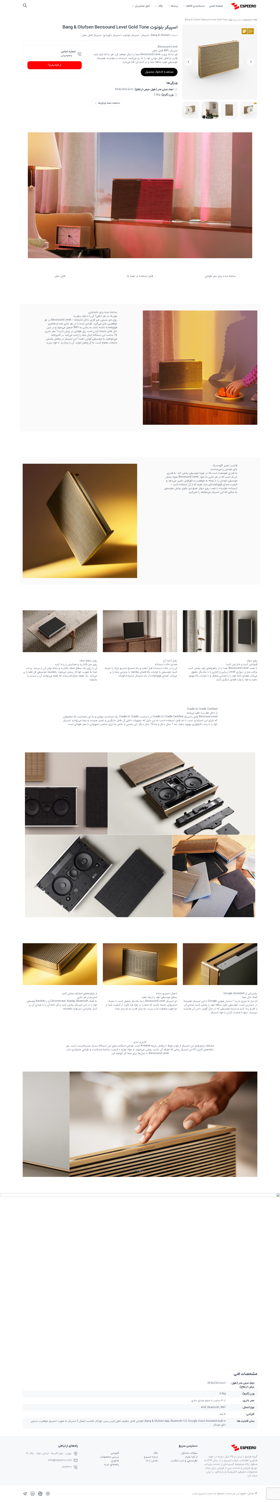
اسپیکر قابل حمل (91, 35)
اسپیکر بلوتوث (131, 35)
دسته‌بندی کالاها (195, 6)
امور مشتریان (142, 6)
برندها (174, 6)
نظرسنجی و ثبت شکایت (184, 1460)
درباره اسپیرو (151, 1457)
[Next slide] (188, 62)
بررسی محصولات (109, 1457)
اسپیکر (145, 35)
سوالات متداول (189, 1453)
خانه (255, 19)
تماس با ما (152, 1460)
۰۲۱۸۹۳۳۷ (66, 56)
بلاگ (160, 6)
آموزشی (115, 1453)
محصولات (247, 19)
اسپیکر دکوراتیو (112, 35)
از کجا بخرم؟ (54, 65)
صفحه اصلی (216, 6)
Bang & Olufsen (160, 35)
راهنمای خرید (111, 1464)
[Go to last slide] (251, 62)
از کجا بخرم (191, 1457)
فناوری (115, 1460)
